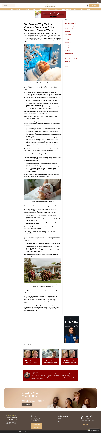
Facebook (60, 418)
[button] (87, 5)
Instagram (59, 419)
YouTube (59, 422)
